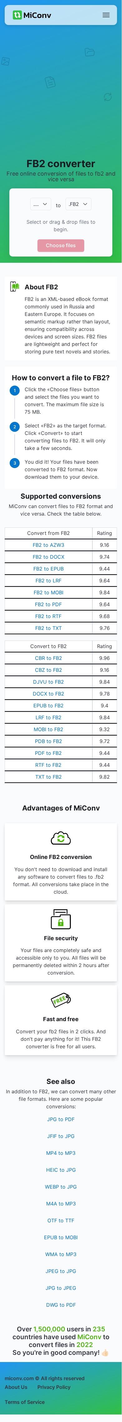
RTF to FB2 (48, 765)
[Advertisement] (61, 91)
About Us (16, 1387)
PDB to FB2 (48, 741)
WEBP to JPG (61, 1187)
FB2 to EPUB (48, 569)
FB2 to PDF (48, 604)
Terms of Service (25, 1402)
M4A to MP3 (61, 1203)
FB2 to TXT (48, 628)
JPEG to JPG (61, 1271)
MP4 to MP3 (61, 1153)
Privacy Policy (54, 1387)
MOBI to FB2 (48, 729)
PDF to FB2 (48, 753)
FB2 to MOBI (48, 592)
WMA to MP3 (60, 1254)
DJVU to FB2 (48, 682)
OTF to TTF (60, 1220)
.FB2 (74, 204)
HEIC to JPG (61, 1170)
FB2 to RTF (48, 616)
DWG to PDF (61, 1305)
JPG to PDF (61, 1119)
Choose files (61, 245)
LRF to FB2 (48, 717)
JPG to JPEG (61, 1288)
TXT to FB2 (48, 777)
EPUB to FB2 (48, 705)
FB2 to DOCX (48, 557)
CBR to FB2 (48, 658)
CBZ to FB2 (48, 670)
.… (36, 204)
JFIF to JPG (61, 1136)
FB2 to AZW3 (48, 545)
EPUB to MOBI (61, 1237)
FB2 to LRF (48, 580)
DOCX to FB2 (48, 694)
